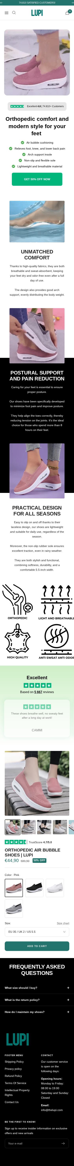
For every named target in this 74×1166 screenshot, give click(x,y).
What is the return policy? (22, 999)
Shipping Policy (14, 1061)
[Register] (63, 1143)
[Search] (14, 12)
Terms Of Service (15, 1083)
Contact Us (12, 1102)
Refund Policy (13, 1075)
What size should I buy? (21, 987)
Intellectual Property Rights (17, 1092)
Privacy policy (13, 1068)
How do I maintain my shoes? (25, 1012)
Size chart (63, 923)
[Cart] (67, 13)
